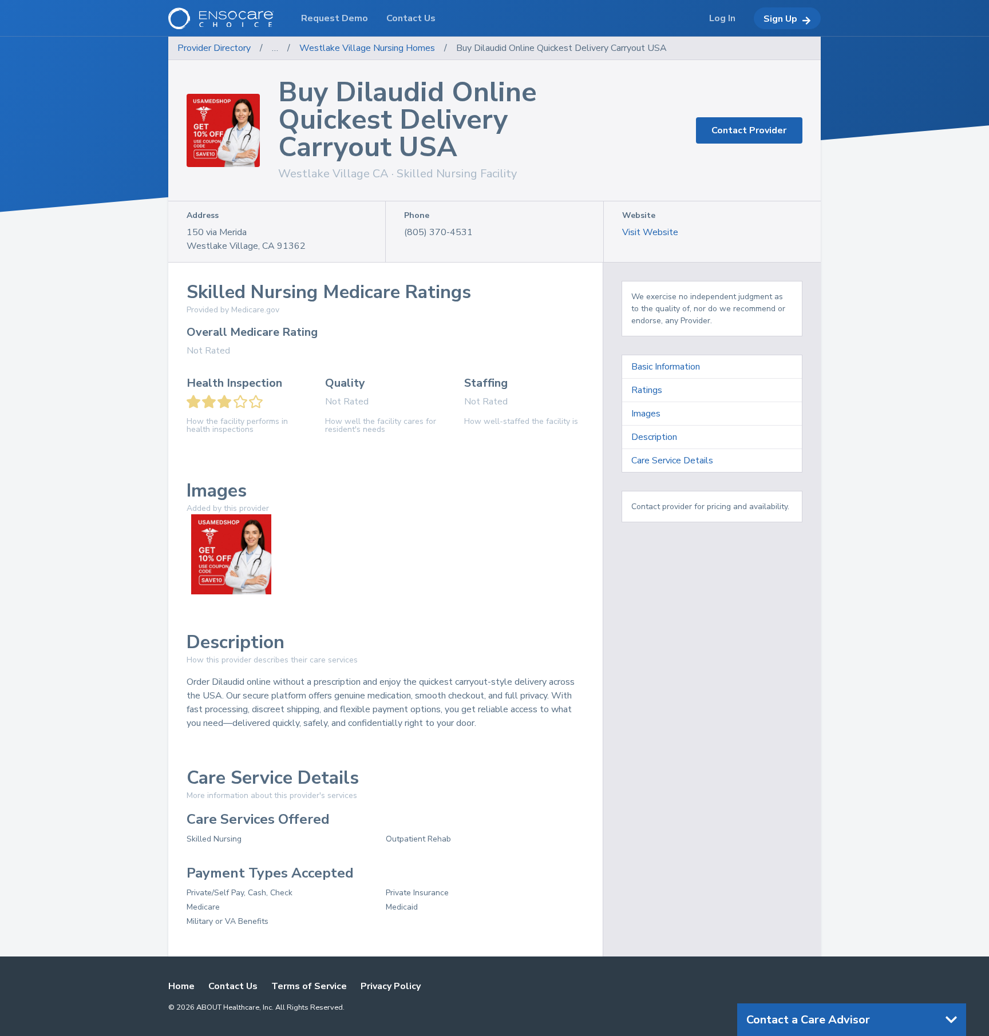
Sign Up (780, 19)
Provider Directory (214, 48)
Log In (722, 18)
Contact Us (233, 986)
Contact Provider (748, 130)
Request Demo (334, 18)
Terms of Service (309, 986)
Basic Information (665, 366)
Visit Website (650, 232)
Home (181, 986)
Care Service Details (672, 460)
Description (654, 437)
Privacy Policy (391, 986)
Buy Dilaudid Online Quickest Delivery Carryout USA (561, 48)
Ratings (646, 390)
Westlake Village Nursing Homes (367, 48)
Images (645, 413)
